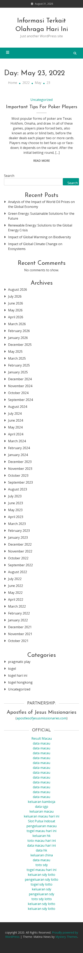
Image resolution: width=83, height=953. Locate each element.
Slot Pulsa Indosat (41, 821)
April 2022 (15, 599)
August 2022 (17, 572)
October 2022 (18, 558)
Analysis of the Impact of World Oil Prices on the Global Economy (41, 204)
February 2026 (19, 331)
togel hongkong (20, 682)
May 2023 (15, 510)
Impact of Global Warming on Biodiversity (39, 237)
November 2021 (20, 634)
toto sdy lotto (41, 899)
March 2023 (17, 523)
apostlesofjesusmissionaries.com (41, 718)
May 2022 (15, 592)
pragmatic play (19, 661)
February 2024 (19, 448)
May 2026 (15, 310)
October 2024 (18, 393)
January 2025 (18, 372)
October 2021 (18, 641)
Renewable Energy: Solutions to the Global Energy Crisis (40, 227)
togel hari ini (17, 675)
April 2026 (15, 317)
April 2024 (15, 434)
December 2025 (20, 344)
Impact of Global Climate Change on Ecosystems (35, 246)
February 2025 (19, 365)
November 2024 (20, 386)
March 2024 (17, 441)
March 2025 (17, 358)
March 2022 (17, 606)
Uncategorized (41, 99)
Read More (41, 160)
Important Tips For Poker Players (41, 107)
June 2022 (15, 585)
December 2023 (20, 461)
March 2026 (17, 324)
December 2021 (20, 627)
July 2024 (15, 413)
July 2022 (15, 579)
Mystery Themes (66, 937)
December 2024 (20, 379)
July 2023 (15, 496)
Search (9, 175)
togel (12, 668)
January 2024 (18, 455)
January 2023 (18, 537)
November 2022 (20, 551)
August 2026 (17, 289)
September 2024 (20, 399)
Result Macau (41, 738)
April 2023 (15, 517)
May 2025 (15, 351)
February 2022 (19, 613)
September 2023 (20, 482)
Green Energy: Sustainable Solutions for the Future (41, 216)
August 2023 (17, 489)
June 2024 (15, 420)
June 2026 (15, 303)
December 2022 (20, 544)
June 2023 (15, 503)
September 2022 (20, 565)
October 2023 (18, 475)
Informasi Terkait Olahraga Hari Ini (41, 25)
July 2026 (15, 296)
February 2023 (19, 530)
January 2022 (18, 620)
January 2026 (18, 337)
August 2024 (17, 406)
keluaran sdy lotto (41, 904)
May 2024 (15, 427)
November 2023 (20, 468)
